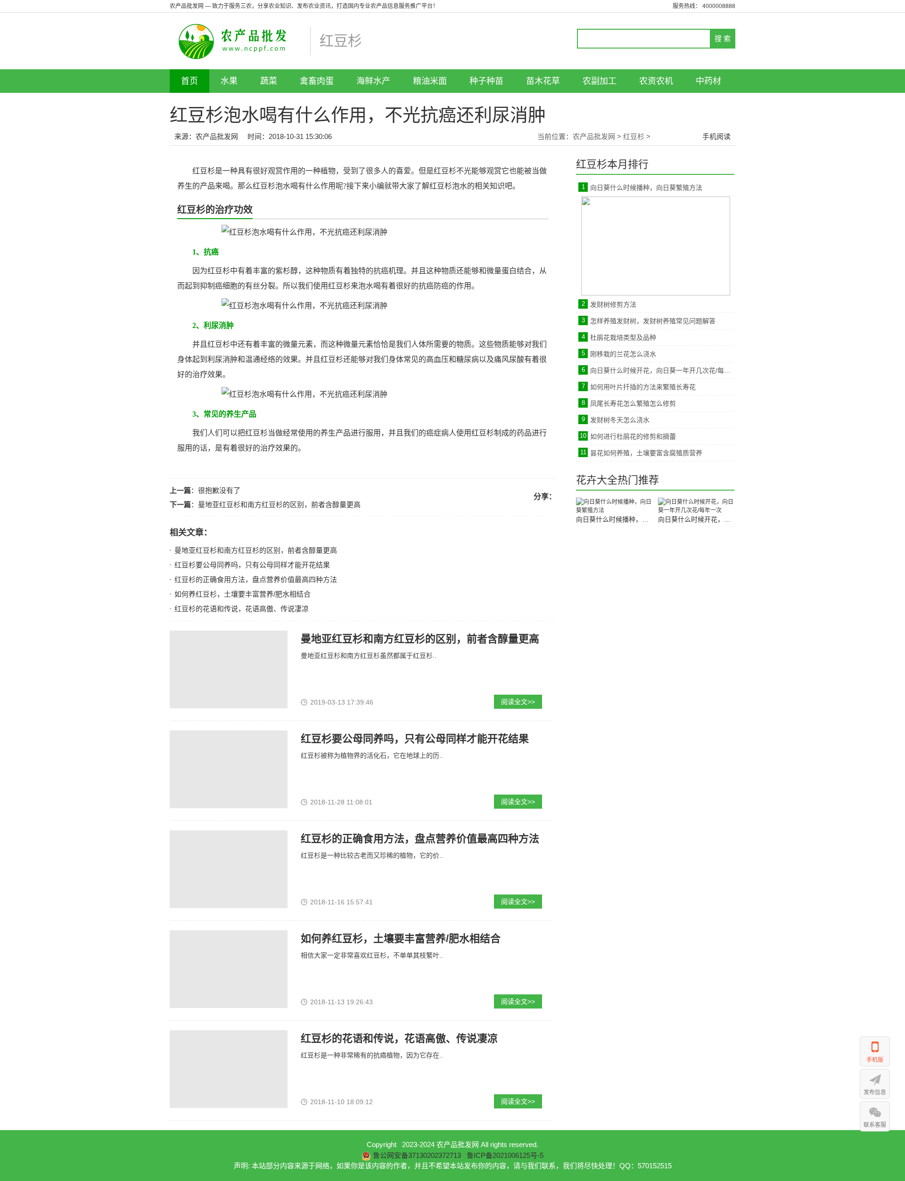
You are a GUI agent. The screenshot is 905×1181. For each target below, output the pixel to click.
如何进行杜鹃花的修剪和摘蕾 (633, 436)
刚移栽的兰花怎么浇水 (623, 354)
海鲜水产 (373, 81)
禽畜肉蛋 (317, 81)
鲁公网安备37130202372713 (417, 1155)
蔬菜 (268, 81)
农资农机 (656, 81)
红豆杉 (633, 136)
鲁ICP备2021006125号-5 (505, 1155)
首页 (189, 81)
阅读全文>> (518, 701)
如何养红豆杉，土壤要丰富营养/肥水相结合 (242, 594)
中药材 (708, 81)
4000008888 (718, 6)
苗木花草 (543, 81)
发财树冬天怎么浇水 (620, 420)
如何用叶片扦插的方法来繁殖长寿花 (643, 387)
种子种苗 (486, 81)
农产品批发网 (217, 136)
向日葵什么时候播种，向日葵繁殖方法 (646, 187)
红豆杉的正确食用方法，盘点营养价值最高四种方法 (255, 579)
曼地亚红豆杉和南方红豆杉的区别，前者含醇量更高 (279, 504)
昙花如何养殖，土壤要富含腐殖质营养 (646, 453)
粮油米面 (430, 81)
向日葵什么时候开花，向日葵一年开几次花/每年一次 (662, 370)
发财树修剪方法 (613, 304)
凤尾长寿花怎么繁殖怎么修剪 (633, 403)
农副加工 (600, 81)
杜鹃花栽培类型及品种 (623, 337)
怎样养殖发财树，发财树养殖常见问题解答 (653, 321)
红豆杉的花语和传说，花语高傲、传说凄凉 (241, 609)
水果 (229, 81)
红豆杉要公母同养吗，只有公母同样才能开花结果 (252, 565)
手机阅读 (716, 136)
